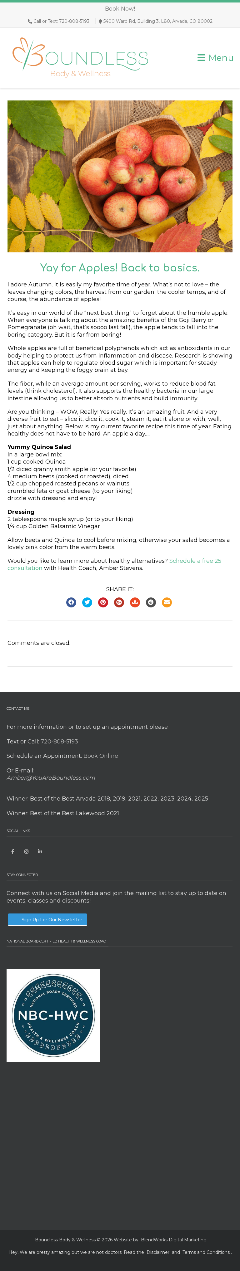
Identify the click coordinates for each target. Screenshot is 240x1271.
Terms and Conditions (206, 1252)
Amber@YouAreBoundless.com (51, 777)
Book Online (100, 755)
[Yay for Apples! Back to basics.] (120, 176)
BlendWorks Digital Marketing (174, 1240)
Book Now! (120, 9)
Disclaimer (158, 1252)
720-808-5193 (58, 741)
